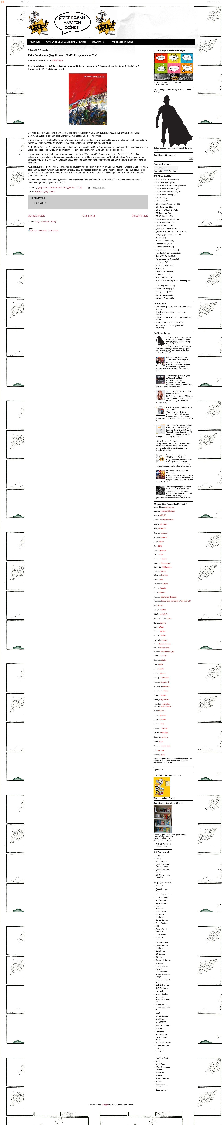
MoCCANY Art (161, 1022)
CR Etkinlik (160, 201)
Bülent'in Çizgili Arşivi (164, 182)
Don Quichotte (162, 966)
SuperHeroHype (162, 1046)
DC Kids (159, 957)
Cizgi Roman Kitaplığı (164, 195)
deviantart (160, 963)
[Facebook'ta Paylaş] (101, 188)
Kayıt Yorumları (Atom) (45, 222)
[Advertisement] (43, 240)
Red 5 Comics (161, 1034)
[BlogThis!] (96, 188)
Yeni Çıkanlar (161, 292)
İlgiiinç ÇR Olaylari (163, 256)
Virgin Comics (161, 1064)
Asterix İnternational (161, 907)
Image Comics (162, 994)
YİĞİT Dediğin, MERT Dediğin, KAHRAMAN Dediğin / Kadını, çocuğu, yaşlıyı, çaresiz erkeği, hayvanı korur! (178, 340)
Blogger (105, 1105)
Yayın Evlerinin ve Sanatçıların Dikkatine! (66, 42)
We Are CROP (98, 42)
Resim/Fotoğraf (162, 277)
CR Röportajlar (162, 207)
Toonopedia (160, 1055)
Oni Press (160, 1031)
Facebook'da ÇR (162, 244)
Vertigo (158, 1061)
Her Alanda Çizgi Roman (166, 253)
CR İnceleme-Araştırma (165, 204)
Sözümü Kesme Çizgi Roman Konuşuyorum (173, 280)
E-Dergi (159, 238)
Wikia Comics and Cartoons (163, 1068)
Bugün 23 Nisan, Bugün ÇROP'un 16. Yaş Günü (176, 456)
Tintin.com (160, 1049)
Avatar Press (161, 912)
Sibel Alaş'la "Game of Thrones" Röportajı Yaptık (179, 392)
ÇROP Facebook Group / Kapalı (163, 865)
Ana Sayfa (35, 42)
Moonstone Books (163, 1025)
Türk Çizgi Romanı (163, 286)
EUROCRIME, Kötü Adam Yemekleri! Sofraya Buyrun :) (178, 359)
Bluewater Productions (160, 916)
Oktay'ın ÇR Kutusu (164, 271)
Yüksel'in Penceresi (164, 298)
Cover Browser (162, 943)
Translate (172, 171)
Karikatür (159, 262)
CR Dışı (159, 198)
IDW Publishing (162, 988)
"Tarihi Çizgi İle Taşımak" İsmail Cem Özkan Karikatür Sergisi (179, 426)
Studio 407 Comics (163, 1043)
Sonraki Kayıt (36, 215)
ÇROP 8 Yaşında (163, 225)
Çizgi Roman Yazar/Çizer (166, 219)
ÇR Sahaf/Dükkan (163, 222)
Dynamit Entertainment (161, 970)
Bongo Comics (162, 920)
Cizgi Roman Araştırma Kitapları (169, 185)
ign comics (160, 991)
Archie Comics (162, 900)
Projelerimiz (160, 274)
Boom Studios (161, 923)
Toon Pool (160, 1052)
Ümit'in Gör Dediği (163, 289)
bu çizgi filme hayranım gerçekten (169, 322)
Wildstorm (160, 1075)
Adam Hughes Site (163, 894)
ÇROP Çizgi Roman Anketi (166, 228)
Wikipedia (160, 1072)
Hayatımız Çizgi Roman (165, 250)
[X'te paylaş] (99, 188)
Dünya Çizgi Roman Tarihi (166, 234)
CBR (158, 926)
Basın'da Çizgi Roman (45, 192)
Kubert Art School (163, 1005)
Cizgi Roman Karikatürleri (166, 192)
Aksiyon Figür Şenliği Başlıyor (178, 376)
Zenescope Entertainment (161, 1086)
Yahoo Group (161, 861)
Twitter (158, 858)
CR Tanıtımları (162, 213)
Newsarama (161, 1028)
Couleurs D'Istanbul (160, 938)
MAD (158, 1013)
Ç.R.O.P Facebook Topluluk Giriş (163, 845)
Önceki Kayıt (140, 215)
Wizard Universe (162, 1079)
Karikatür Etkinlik (162, 265)
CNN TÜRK (57, 60)
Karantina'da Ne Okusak (166, 259)
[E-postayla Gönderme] (89, 188)
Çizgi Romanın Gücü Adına (168, 441)
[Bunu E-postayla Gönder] (94, 188)
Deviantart (160, 855)
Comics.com (161, 934)
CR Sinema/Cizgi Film (165, 210)
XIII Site (159, 1081)
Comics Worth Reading (161, 930)
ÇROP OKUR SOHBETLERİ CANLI (170, 231)
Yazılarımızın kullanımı (122, 42)
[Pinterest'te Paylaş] (103, 188)
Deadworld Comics (163, 960)
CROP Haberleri (162, 216)
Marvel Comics (162, 1016)
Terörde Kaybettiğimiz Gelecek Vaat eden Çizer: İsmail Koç (178, 488)
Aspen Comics (162, 903)
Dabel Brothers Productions (162, 947)
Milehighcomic (161, 1019)
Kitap (158, 268)
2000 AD (159, 886)
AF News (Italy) (162, 897)
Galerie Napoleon (163, 985)
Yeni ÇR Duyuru (162, 295)
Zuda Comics (161, 1090)
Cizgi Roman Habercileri (165, 189)
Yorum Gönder (39, 203)
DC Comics (160, 954)
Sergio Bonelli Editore (161, 1038)
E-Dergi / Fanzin (162, 241)
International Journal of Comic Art (163, 999)
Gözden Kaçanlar (163, 247)
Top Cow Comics (162, 1058)
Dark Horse (160, 951)
